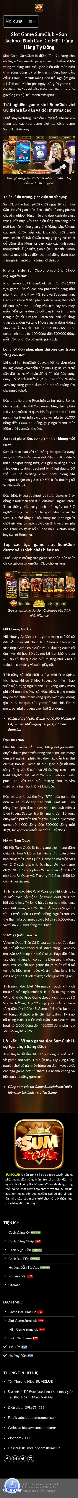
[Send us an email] (30, 1459)
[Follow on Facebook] (7, 1459)
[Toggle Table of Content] (29, 21)
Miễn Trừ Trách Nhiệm (39, 1490)
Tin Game (49, 1092)
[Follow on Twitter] (22, 1459)
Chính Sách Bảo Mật (45, 1484)
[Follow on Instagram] (15, 1459)
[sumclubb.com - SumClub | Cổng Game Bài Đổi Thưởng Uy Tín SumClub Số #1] (39, 7)
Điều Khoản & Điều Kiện (39, 1487)
